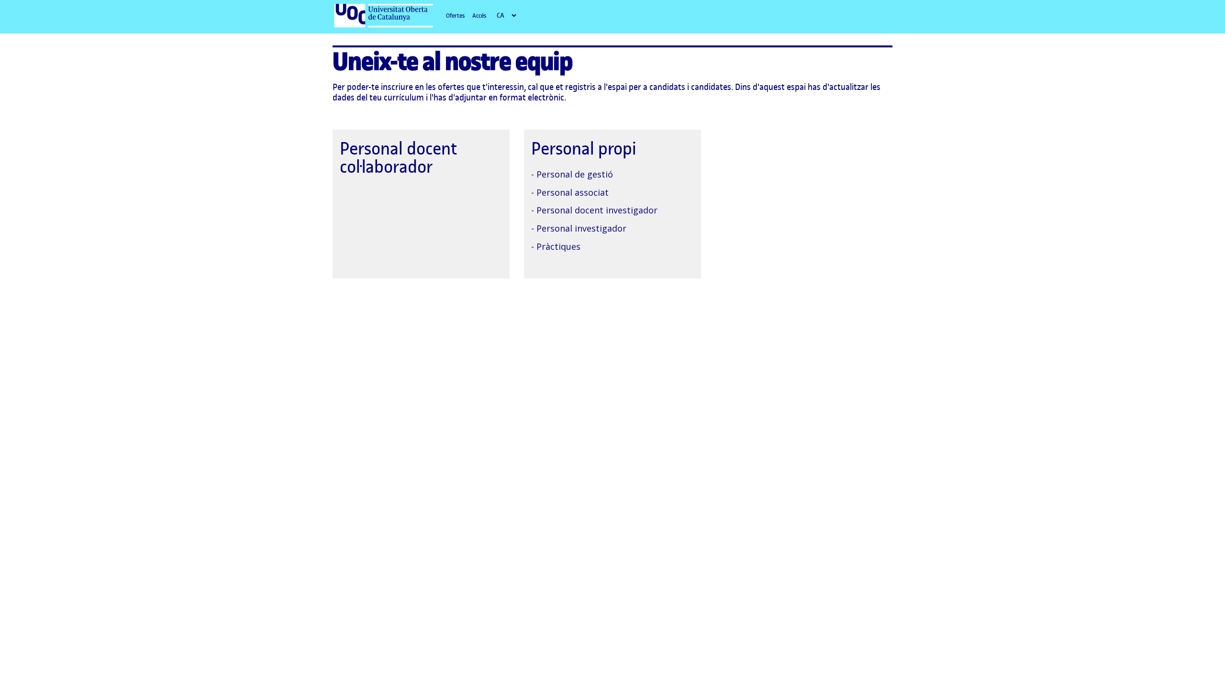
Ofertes (455, 15)
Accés (479, 15)
